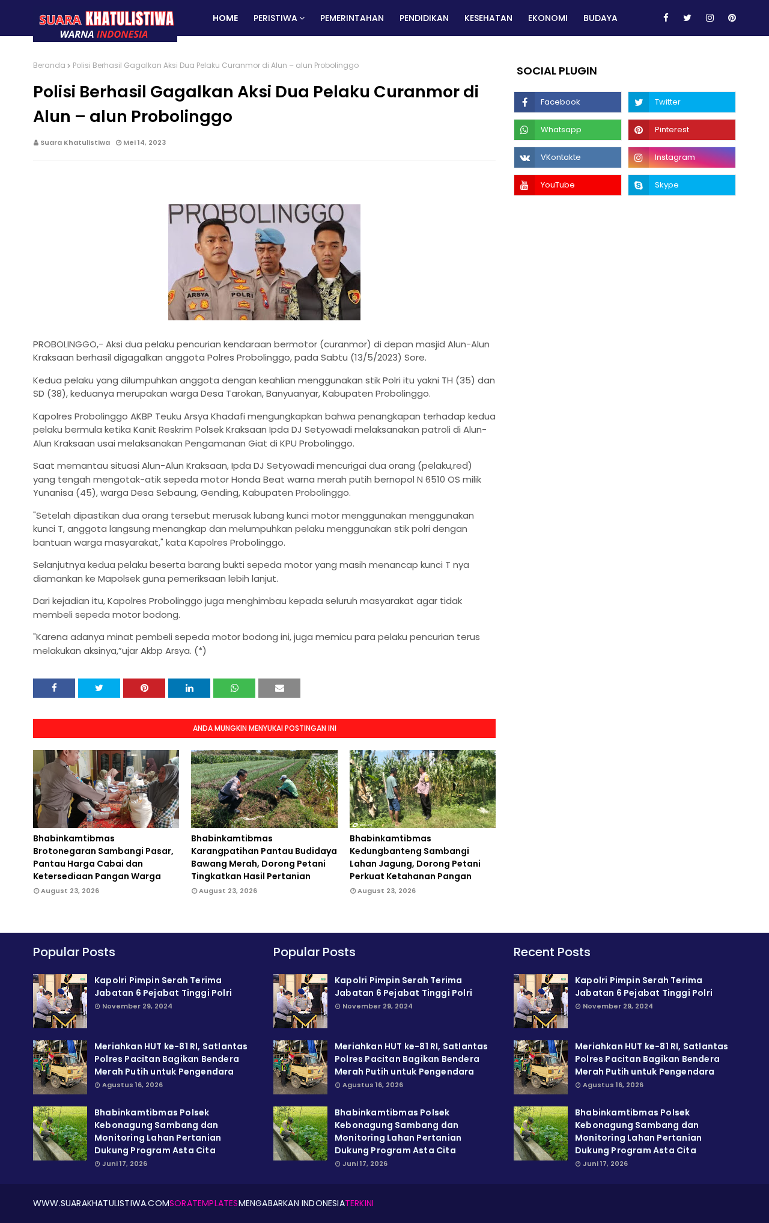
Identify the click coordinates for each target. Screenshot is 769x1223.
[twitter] (687, 18)
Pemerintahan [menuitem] (352, 18)
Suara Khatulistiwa (75, 142)
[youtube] (568, 185)
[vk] (568, 157)
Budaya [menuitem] (600, 18)
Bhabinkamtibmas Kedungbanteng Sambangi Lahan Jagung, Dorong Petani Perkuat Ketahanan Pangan (415, 857)
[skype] (682, 185)
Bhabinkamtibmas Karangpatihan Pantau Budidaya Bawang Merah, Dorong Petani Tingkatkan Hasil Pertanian (264, 857)
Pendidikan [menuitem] (424, 18)
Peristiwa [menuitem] (275, 18)
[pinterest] (730, 18)
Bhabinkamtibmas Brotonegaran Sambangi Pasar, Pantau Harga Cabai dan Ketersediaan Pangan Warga (103, 857)
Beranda (49, 65)
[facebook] (666, 18)
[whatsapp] (568, 130)
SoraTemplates (204, 1203)
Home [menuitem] (225, 18)
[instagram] (710, 18)
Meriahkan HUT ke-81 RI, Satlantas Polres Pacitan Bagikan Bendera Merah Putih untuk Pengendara (171, 1059)
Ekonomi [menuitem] (548, 18)
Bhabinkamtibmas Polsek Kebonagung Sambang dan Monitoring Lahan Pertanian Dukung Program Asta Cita (157, 1131)
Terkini (359, 1203)
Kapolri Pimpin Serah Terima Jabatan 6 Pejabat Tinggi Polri (163, 986)
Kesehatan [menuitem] (488, 18)
